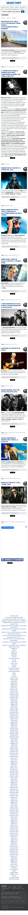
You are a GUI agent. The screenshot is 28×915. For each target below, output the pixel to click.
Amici (16, 7)
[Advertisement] (14, 543)
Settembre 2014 (14, 815)
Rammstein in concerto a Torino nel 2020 (11, 169)
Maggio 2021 (14, 684)
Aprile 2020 (14, 706)
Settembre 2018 (14, 737)
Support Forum (14, 874)
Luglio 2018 (14, 740)
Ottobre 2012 (14, 853)
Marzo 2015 (14, 805)
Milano (10, 432)
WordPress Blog (14, 877)
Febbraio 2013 (14, 846)
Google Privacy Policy (6, 898)
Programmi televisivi (14, 668)
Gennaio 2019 (14, 730)
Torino (22, 66)
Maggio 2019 (14, 724)
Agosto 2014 (14, 817)
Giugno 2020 (14, 702)
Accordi (13, 892)
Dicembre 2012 (14, 849)
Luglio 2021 (14, 681)
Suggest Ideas (14, 872)
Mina (5, 164)
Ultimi (16, 893)
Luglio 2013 (14, 838)
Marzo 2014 (14, 825)
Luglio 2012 (14, 858)
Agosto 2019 (14, 719)
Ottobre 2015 (14, 794)
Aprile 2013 (14, 843)
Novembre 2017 (14, 753)
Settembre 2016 (14, 776)
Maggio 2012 (14, 861)
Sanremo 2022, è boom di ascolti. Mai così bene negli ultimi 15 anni (14, 636)
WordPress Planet (14, 879)
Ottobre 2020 (14, 696)
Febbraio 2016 (14, 787)
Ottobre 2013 (14, 833)
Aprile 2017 (14, 764)
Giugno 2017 (14, 761)
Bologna (6, 344)
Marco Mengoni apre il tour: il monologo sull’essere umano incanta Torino (11, 212)
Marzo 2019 (14, 727)
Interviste (14, 665)
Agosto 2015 (14, 797)
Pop (2, 9)
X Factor (14, 674)
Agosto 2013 (14, 836)
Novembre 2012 (14, 851)
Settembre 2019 (14, 717)
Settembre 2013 (14, 835)
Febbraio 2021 (14, 689)
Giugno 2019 (14, 722)
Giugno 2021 (14, 683)
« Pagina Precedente (7, 527)
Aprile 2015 (14, 804)
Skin (16, 432)
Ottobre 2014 (14, 813)
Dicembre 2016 (14, 771)
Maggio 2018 (14, 743)
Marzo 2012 (14, 864)
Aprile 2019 (14, 725)
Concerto (15, 478)
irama (10, 521)
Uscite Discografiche (12, 9)
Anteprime (14, 652)
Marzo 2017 (14, 766)
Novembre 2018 (14, 733)
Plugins (14, 871)
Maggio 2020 (14, 704)
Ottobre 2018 (14, 735)
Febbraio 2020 (14, 709)
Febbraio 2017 (14, 768)
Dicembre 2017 (14, 751)
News (22, 9)
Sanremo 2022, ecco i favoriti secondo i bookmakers (14, 639)
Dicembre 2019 (14, 712)
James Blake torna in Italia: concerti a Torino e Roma (11, 261)
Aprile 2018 (14, 745)
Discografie (7, 892)
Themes (14, 876)
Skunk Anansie (21, 432)
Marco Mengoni (12, 255)
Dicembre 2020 (14, 692)
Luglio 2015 (14, 799)
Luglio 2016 (14, 779)
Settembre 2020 (14, 697)
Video (14, 673)
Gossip (14, 660)
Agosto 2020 (14, 699)
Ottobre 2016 (14, 774)
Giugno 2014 (14, 820)
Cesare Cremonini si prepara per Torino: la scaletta (9, 439)
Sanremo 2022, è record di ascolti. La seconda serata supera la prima (14, 633)
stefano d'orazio (14, 670)
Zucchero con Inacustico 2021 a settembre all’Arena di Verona (14, 646)
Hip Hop (14, 661)
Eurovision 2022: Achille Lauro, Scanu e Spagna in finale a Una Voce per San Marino (14, 620)
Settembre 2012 (14, 854)
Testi (2, 892)
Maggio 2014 (14, 822)
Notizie (22, 7)
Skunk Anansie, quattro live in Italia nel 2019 (10, 391)
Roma (16, 299)
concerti (6, 299)
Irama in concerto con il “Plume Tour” (10, 483)
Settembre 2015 (14, 795)
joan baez (6, 386)
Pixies (12, 344)
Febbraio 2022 (14, 678)
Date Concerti (4, 893)
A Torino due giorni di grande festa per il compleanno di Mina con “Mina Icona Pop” (10, 73)
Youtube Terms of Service (14, 896)
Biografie (18, 892)
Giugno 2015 (14, 800)
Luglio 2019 (14, 720)
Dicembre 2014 (14, 810)
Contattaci (5, 7)
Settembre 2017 (14, 756)
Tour (6, 434)
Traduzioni (11, 893)
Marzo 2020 (14, 707)
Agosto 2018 (14, 738)
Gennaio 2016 (14, 789)
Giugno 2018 (14, 742)
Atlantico (6, 255)
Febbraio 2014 (14, 827)
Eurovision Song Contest (9, 66)
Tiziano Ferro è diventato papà (14, 617)
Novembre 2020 (14, 694)
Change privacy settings (17, 898)
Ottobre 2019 (14, 715)
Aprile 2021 (14, 686)
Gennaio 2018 (14, 750)
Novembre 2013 (14, 831)
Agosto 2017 (14, 758)
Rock (12, 7)
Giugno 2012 (14, 859)
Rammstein (6, 205)
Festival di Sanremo (14, 658)
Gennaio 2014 (14, 828)
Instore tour (14, 663)
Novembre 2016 (14, 773)
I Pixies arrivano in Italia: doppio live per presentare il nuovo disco (11, 305)
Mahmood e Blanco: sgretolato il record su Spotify (14, 629)
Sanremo (18, 66)
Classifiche (14, 655)
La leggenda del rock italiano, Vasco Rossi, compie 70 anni (14, 623)
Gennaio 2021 (14, 691)
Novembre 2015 (14, 792)
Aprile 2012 (14, 863)
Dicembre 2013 (14, 830)
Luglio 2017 (14, 760)
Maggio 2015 (14, 802)
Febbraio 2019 (14, 728)
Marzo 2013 (14, 845)
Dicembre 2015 (14, 791)
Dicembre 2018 (14, 732)
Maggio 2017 (14, 763)
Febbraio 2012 (14, 866)
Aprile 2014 (14, 823)
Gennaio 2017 (14, 769)
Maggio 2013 (14, 841)
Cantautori (14, 653)
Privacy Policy (4, 896)
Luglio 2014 (14, 818)
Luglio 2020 (14, 701)
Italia (10, 344)
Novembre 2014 (14, 812)
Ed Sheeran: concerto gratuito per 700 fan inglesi (14, 642)
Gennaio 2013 (14, 848)
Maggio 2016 (14, 782)
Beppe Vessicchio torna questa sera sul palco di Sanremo (14, 626)
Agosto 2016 (14, 777)
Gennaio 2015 (14, 809)
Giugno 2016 (14, 781)
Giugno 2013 (14, 840)
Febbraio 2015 (14, 807)
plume (17, 521)
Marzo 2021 (14, 688)
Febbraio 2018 (14, 748)
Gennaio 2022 (14, 679)
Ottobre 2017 (14, 755)
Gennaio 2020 (14, 710)
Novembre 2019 (14, 714)
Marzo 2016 (14, 786)
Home (3, 18)
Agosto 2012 (14, 856)
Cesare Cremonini (8, 478)
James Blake (11, 299)
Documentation (14, 869)
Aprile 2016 (14, 784)
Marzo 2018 (14, 746)
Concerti (14, 657)
